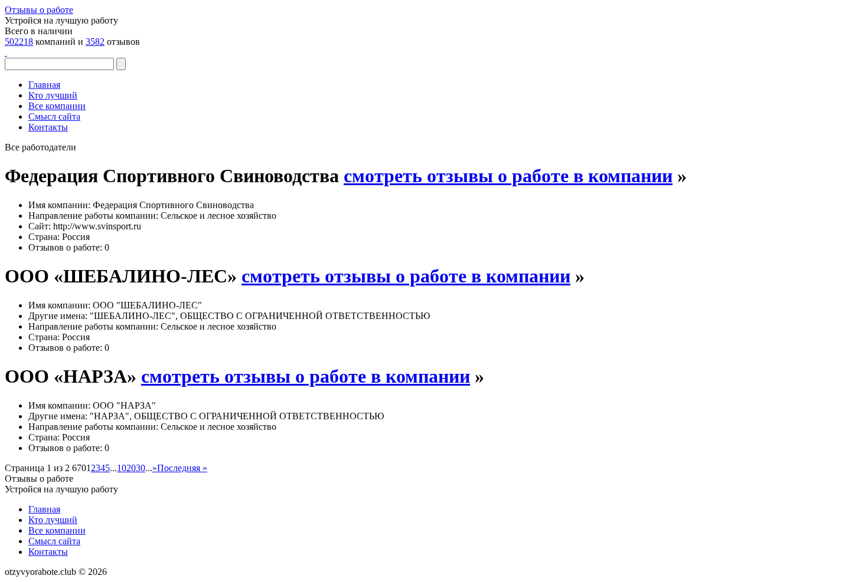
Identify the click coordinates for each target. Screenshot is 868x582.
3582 (95, 42)
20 (131, 468)
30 (140, 468)
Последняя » (182, 468)
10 (121, 468)
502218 (19, 42)
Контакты (48, 127)
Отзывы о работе (39, 10)
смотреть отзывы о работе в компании (508, 175)
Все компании (57, 106)
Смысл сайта (54, 116)
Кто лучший (52, 95)
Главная (44, 85)
